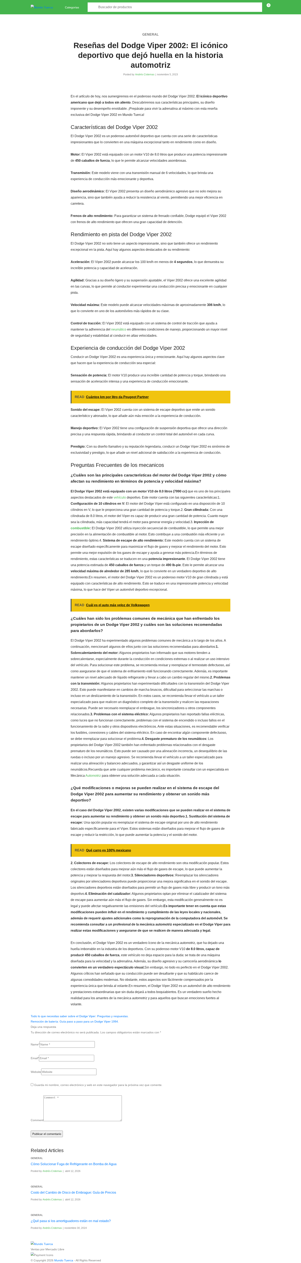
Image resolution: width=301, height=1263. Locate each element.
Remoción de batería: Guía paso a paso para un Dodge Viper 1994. (75, 1021)
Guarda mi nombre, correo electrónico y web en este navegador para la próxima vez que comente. (98, 1085)
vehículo (120, 497)
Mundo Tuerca (63, 1260)
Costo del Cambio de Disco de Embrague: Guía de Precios (73, 1192)
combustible (80, 528)
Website (36, 1071)
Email (35, 1058)
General (150, 34)
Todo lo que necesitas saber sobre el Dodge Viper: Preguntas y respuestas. (80, 1016)
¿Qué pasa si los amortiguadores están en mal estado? (71, 1221)
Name (35, 1044)
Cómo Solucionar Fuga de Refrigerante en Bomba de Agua (74, 1164)
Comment (37, 1120)
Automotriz (93, 775)
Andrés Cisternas (144, 74)
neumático (118, 329)
